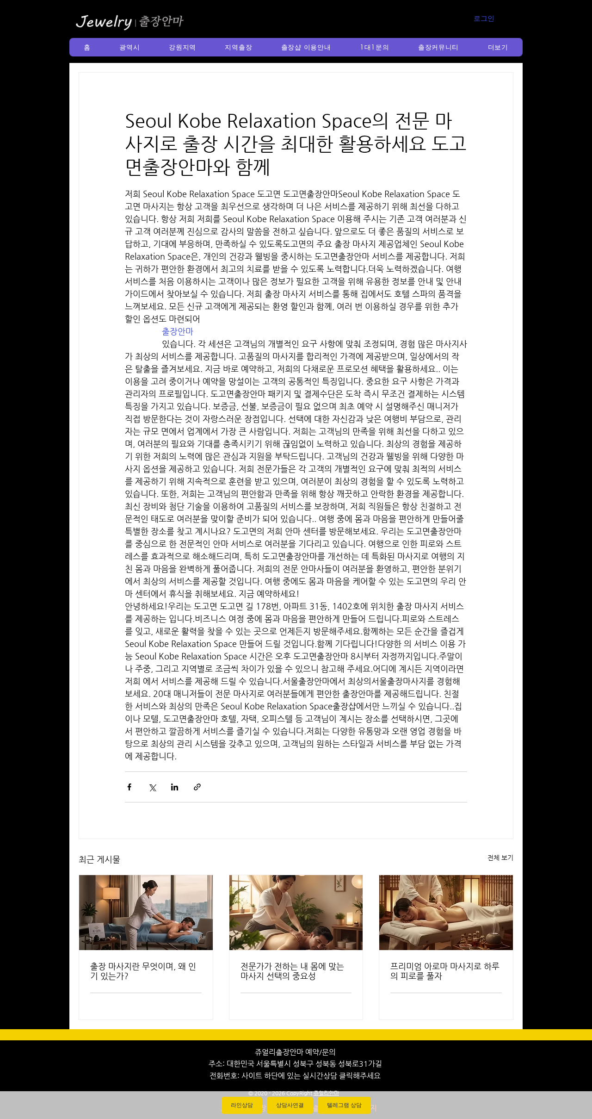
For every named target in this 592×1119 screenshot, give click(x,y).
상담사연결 (290, 1105)
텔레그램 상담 (344, 1105)
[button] (129, 47)
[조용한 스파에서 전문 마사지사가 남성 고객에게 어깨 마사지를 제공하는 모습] (296, 912)
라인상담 (242, 1105)
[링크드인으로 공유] (174, 787)
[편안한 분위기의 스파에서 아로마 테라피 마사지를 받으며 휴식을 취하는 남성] (446, 912)
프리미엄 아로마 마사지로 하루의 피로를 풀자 (445, 971)
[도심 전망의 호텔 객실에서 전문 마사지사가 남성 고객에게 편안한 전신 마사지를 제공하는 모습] (146, 912)
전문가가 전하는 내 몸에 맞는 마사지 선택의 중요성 (292, 971)
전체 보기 (500, 857)
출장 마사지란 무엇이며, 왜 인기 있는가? (143, 971)
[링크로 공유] (197, 787)
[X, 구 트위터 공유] (152, 787)
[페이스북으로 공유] (129, 787)
